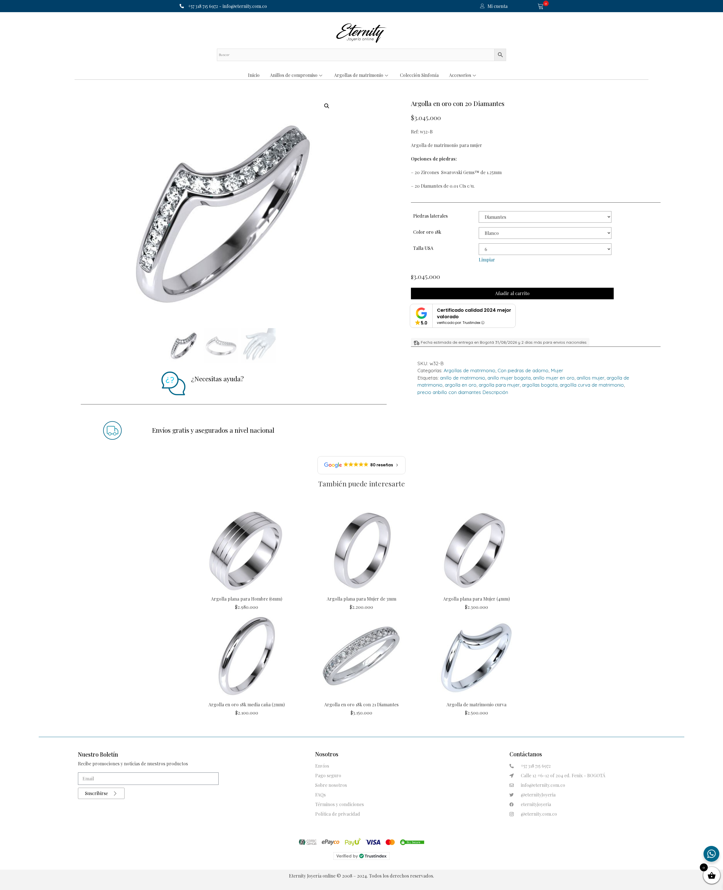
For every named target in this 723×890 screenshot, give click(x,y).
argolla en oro (460, 385)
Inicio (254, 75)
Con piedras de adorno (523, 370)
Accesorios (460, 75)
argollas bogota (540, 385)
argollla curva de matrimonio (592, 385)
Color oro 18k (427, 232)
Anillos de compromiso (293, 75)
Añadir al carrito (512, 293)
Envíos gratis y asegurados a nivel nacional (213, 430)
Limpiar (487, 260)
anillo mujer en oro (553, 378)
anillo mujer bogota (509, 378)
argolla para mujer (499, 385)
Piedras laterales (430, 216)
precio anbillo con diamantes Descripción (462, 392)
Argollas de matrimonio (358, 75)
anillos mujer (590, 378)
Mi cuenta (497, 6)
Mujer (557, 370)
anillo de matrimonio (462, 378)
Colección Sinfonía (419, 75)
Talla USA (423, 248)
